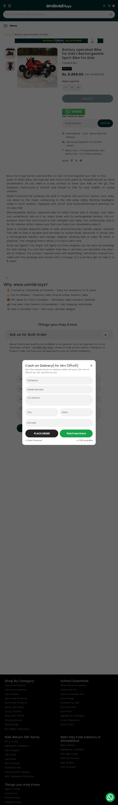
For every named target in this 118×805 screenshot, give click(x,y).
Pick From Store (76, 433)
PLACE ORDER (42, 433)
